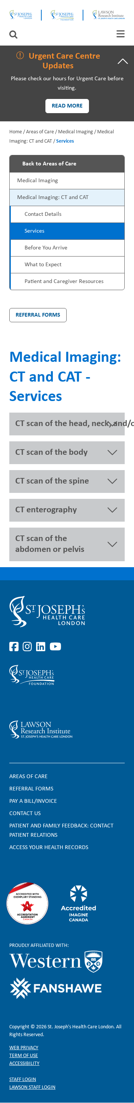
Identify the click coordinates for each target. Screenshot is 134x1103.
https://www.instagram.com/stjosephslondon (29, 647)
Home (15, 132)
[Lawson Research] (108, 15)
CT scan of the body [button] (51, 452)
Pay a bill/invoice (33, 801)
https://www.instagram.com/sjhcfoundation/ (29, 702)
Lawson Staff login (32, 1087)
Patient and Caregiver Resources (64, 282)
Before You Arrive (46, 248)
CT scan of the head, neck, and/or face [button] (70, 423)
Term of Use (23, 1055)
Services (34, 231)
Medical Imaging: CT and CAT (53, 198)
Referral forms (31, 789)
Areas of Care (40, 132)
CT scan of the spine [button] (52, 481)
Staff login (22, 1079)
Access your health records (48, 848)
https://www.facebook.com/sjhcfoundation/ (15, 702)
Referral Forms (38, 315)
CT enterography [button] (46, 510)
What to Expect (43, 265)
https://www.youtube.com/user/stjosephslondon (55, 647)
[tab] (121, 33)
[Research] (67, 729)
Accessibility (24, 1063)
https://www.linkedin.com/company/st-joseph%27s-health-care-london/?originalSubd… (42, 647)
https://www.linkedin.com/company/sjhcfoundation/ (42, 702)
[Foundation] (62, 15)
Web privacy (23, 1047)
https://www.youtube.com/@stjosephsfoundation (55, 702)
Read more (67, 106)
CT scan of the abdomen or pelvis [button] (49, 544)
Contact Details (43, 214)
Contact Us (25, 814)
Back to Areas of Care (49, 164)
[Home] (20, 15)
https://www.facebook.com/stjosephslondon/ (15, 647)
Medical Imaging (75, 132)
